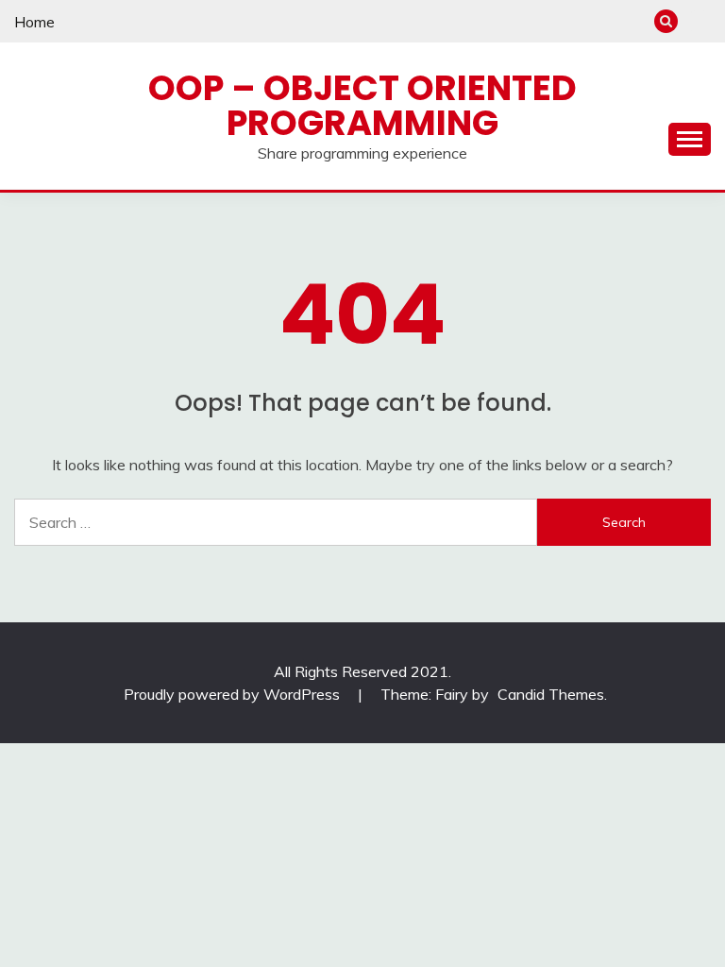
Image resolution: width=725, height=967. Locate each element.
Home (34, 21)
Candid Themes (550, 694)
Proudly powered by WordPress (234, 694)
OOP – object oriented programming (362, 105)
